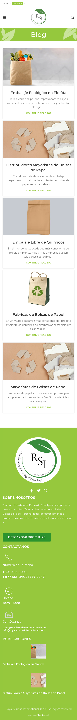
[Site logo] (38, 17)
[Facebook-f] (31, 490)
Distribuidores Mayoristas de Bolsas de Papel (34, 693)
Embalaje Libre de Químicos (38, 242)
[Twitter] (38, 490)
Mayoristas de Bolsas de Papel (38, 387)
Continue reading (38, 113)
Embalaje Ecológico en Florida (38, 93)
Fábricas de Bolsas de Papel (38, 314)
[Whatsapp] (45, 490)
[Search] (72, 17)
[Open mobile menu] (4, 17)
